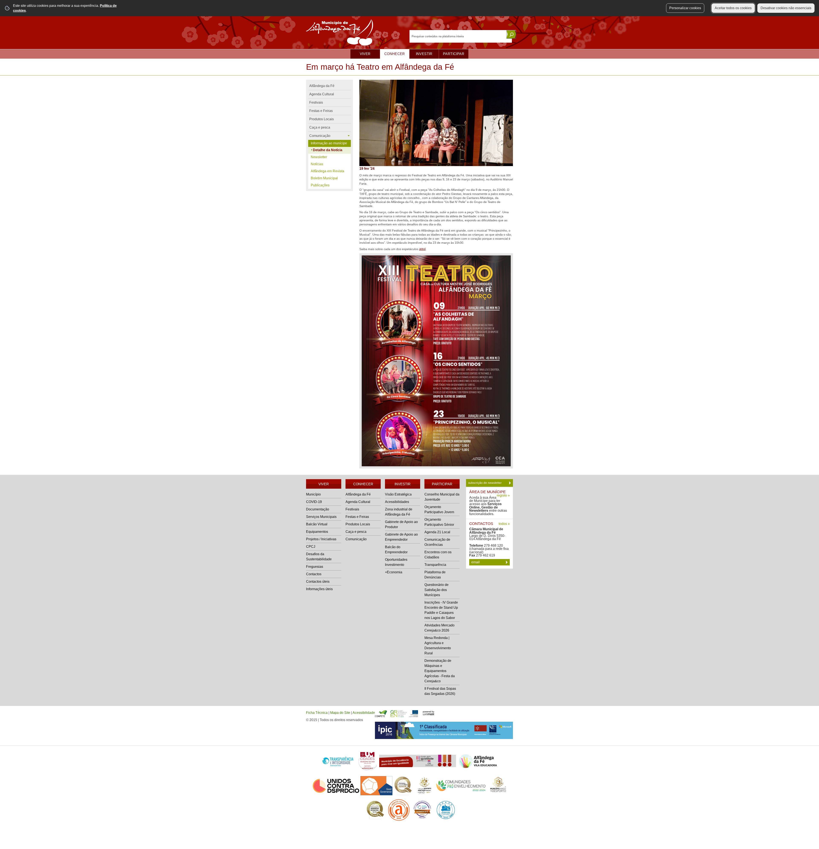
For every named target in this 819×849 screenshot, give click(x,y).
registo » (503, 495)
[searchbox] (461, 36)
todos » (504, 523)
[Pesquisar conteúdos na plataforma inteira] (511, 34)
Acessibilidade (364, 712)
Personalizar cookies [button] (685, 8)
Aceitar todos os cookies (733, 8)
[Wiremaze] (428, 712)
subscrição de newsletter (485, 482)
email (476, 562)
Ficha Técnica (317, 712)
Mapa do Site (340, 712)
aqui (422, 249)
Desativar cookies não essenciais (786, 8)
